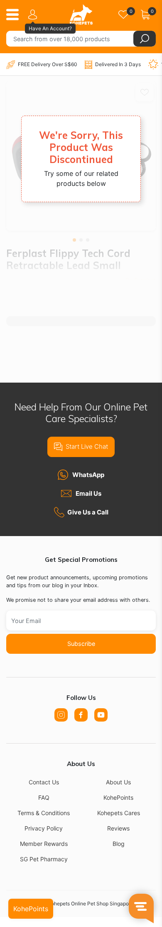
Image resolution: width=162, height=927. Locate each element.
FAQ (43, 797)
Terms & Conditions (43, 812)
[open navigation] (15, 14)
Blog (119, 843)
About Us (118, 782)
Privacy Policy (44, 828)
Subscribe (81, 643)
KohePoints (118, 797)
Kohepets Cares (118, 812)
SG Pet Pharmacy (44, 859)
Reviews (118, 828)
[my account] (34, 14)
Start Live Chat (87, 446)
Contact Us (44, 782)
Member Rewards (44, 843)
